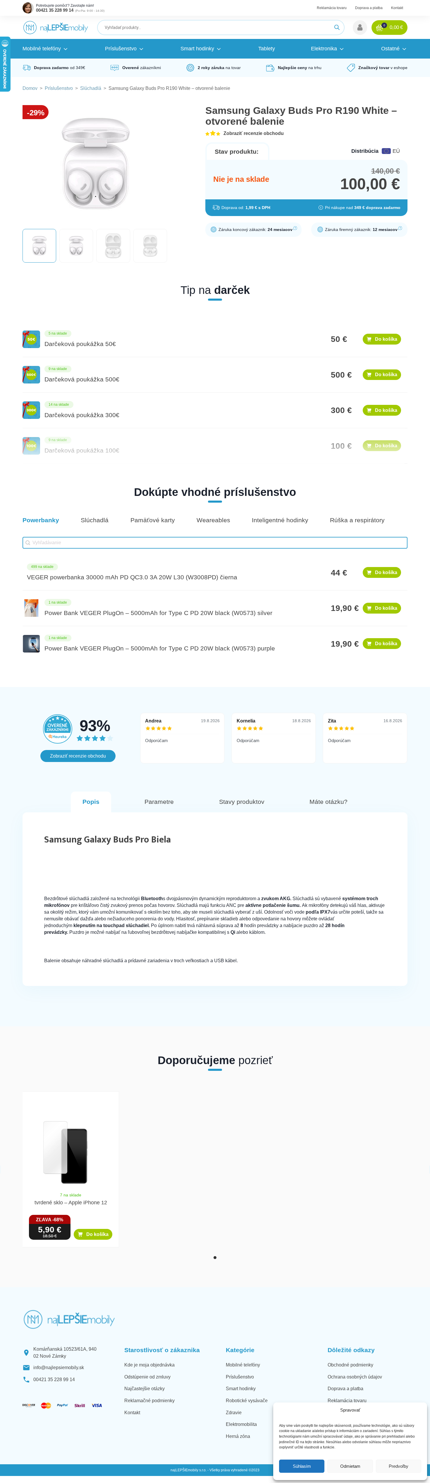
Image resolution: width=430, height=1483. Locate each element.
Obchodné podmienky (350, 1364)
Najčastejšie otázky (144, 1388)
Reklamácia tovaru (332, 8)
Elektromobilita (241, 1424)
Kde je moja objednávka (149, 1364)
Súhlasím (302, 1466)
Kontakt (397, 8)
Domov (30, 88)
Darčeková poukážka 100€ (81, 450)
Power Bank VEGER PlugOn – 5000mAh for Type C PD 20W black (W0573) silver (158, 613)
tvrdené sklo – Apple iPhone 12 (71, 1202)
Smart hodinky (241, 1388)
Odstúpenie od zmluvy (147, 1376)
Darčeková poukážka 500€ (81, 379)
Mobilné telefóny (243, 1364)
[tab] (215, 1257)
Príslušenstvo (59, 88)
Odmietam (350, 1466)
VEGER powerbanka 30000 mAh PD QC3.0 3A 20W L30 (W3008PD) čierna (132, 577)
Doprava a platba (369, 8)
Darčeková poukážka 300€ (81, 415)
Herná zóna (238, 1436)
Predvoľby (398, 1466)
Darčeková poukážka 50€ (80, 343)
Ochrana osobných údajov (355, 1376)
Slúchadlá (90, 88)
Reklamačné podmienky (149, 1400)
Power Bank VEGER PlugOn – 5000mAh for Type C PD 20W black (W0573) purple (159, 648)
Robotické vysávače (247, 1400)
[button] (360, 27)
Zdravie (234, 1412)
